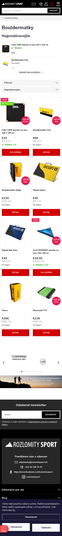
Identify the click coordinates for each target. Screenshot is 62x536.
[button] (21, 371)
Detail (46, 152)
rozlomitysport (33, 476)
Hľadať (54, 10)
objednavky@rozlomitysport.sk (33, 462)
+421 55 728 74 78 (33, 467)
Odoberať (51, 414)
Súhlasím (46, 527)
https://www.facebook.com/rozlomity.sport (33, 472)
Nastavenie (31, 517)
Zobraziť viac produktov (30, 72)
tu (14, 510)
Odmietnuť (16, 527)
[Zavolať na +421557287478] (41, 4)
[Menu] (58, 4)
